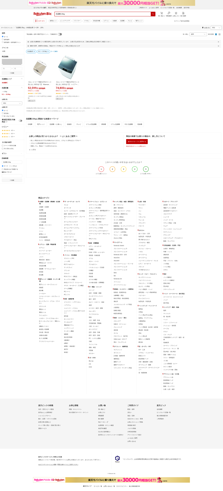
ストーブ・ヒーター (45, 251)
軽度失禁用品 (118, 313)
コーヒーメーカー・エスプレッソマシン (49, 297)
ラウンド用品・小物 (169, 223)
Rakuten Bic (43, 14)
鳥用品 (141, 324)
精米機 (41, 290)
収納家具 (166, 342)
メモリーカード (69, 237)
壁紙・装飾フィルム (169, 354)
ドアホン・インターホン (146, 353)
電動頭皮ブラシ (69, 325)
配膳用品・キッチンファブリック (124, 226)
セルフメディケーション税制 (47, 464)
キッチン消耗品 (118, 217)
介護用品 (116, 307)
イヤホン (87, 21)
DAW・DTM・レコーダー (97, 252)
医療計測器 (117, 310)
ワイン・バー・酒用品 (121, 235)
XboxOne (117, 258)
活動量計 (67, 340)
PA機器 (91, 249)
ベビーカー (142, 295)
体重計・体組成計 (69, 346)
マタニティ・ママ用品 (145, 283)
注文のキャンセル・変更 (135, 419)
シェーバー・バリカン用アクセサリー (74, 312)
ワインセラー (43, 315)
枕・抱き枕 (166, 316)
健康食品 (116, 359)
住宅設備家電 (43, 237)
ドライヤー (77, 21)
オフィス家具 (167, 366)
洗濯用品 (166, 258)
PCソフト (67, 294)
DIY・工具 (142, 350)
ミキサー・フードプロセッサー (49, 318)
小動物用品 (142, 321)
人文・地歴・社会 (94, 320)
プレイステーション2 (120, 270)
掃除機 (103, 124)
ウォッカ (141, 220)
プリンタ (67, 270)
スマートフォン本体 (95, 205)
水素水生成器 (43, 335)
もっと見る (32, 149)
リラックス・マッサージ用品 (123, 368)
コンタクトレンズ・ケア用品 (123, 304)
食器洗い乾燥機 (44, 329)
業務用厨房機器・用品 (121, 229)
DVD (90, 367)
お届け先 (4, 99)
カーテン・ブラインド (170, 345)
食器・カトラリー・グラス (122, 211)
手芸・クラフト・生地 (170, 261)
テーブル (166, 328)
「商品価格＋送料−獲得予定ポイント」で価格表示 (41, 34)
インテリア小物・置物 (170, 370)
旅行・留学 (92, 299)
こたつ (41, 257)
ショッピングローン (44, 415)
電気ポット (42, 309)
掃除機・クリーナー (45, 225)
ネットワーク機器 (69, 279)
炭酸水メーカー (44, 326)
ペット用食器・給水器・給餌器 (148, 327)
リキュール (142, 217)
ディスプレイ (68, 267)
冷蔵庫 (115, 21)
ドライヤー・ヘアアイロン (72, 302)
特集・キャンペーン (75, 409)
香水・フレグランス (120, 342)
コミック (91, 290)
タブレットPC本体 (95, 208)
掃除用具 (166, 254)
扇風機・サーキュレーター (47, 269)
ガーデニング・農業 (145, 365)
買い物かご (101, 409)
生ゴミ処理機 (43, 338)
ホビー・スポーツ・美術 (96, 302)
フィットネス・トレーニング (172, 229)
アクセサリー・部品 (70, 240)
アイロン (42, 228)
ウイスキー (142, 205)
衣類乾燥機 (42, 216)
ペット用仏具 (143, 336)
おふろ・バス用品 (144, 286)
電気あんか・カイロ (45, 263)
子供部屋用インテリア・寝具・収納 (173, 338)
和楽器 (91, 276)
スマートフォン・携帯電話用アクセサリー (99, 212)
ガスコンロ (42, 306)
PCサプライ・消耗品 (70, 276)
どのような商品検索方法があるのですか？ (44, 143)
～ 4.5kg (4, 91)
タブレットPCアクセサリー (97, 216)
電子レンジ (139, 21)
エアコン (106, 21)
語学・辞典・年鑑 (94, 332)
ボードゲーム (143, 258)
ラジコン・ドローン (145, 248)
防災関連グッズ (143, 359)
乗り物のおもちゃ (144, 239)
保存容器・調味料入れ (121, 214)
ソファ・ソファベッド (170, 322)
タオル (165, 270)
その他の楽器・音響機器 (96, 282)
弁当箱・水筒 (118, 223)
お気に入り (101, 412)
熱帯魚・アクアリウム (145, 318)
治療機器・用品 (118, 295)
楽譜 (90, 305)
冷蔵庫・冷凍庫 (44, 207)
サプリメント (118, 350)
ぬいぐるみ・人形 (144, 233)
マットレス (166, 313)
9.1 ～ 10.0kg (6, 94)
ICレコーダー (68, 231)
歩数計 (66, 343)
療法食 (141, 342)
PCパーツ (67, 291)
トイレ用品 (166, 267)
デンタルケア (68, 322)
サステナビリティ (122, 486)
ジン (140, 211)
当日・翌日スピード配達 (46, 409)
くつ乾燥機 (42, 222)
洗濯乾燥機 (42, 213)
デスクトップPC (69, 258)
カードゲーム (143, 254)
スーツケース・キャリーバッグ (173, 297)
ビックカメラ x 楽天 (40, 7)
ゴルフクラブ (167, 214)
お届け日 (4, 107)
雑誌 (90, 317)
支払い (130, 412)
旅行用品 (166, 303)
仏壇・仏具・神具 (169, 389)
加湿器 (41, 272)
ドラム (91, 258)
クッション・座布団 (169, 325)
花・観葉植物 (143, 373)
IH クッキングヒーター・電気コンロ (49, 322)
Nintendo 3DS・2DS (120, 254)
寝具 (164, 310)
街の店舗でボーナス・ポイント (79, 412)
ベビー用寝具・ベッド (145, 289)
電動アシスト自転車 (169, 208)
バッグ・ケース (168, 220)
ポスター (91, 353)
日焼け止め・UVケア (120, 339)
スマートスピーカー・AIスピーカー (74, 247)
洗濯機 (122, 21)
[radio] (2, 36)
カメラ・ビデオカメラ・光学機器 (74, 211)
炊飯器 (69, 124)
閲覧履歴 (101, 415)
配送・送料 (131, 409)
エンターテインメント (96, 296)
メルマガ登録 (132, 428)
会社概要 (179, 7)
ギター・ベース (94, 261)
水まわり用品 (118, 238)
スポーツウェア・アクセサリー (173, 238)
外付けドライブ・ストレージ (73, 282)
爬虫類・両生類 (143, 330)
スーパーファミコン (120, 285)
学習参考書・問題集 (95, 323)
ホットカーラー (69, 319)
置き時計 (166, 286)
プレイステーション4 (120, 251)
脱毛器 (66, 316)
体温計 (66, 352)
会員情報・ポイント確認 (106, 425)
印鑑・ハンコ (167, 251)
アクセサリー (93, 264)
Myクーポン (102, 422)
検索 (12, 73)
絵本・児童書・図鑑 (95, 293)
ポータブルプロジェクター (72, 251)
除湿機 (41, 275)
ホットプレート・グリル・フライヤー (49, 302)
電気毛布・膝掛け (44, 260)
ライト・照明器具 (44, 240)
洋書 (90, 341)
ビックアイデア (65, 21)
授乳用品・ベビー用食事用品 (148, 292)
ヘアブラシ (67, 305)
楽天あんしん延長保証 (45, 412)
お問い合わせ (132, 441)
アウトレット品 (168, 377)
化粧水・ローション (120, 324)
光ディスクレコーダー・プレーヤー (74, 218)
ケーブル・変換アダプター (97, 219)
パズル (141, 251)
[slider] (2, 65)
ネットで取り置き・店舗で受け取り (49, 425)
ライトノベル (93, 344)
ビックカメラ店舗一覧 (167, 7)
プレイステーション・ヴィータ (123, 264)
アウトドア (166, 235)
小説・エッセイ (94, 326)
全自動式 (4, 82)
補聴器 (66, 334)
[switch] (20, 121)
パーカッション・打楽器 (96, 267)
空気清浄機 (96, 21)
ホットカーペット (44, 254)
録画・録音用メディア (71, 214)
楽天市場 (186, 7)
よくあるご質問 (154, 7)
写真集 (91, 350)
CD (90, 364)
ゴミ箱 (165, 360)
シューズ (166, 217)
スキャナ (67, 273)
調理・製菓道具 (118, 208)
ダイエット (117, 353)
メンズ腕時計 (167, 277)
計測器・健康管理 (119, 356)
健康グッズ (117, 362)
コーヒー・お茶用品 (120, 232)
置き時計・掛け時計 (169, 351)
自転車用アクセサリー (170, 211)
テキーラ (141, 226)
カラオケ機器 (93, 279)
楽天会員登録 (185, 21)
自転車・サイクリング (170, 205)
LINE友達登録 (132, 431)
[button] (7, 62)
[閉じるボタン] (218, 42)
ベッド (165, 319)
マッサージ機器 (69, 331)
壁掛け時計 (166, 283)
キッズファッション (145, 277)
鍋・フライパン (118, 205)
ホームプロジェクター (71, 222)
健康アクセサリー (119, 365)
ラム (140, 214)
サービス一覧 (98, 486)
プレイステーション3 (120, 267)
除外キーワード (7, 172)
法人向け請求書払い (104, 431)
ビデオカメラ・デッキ (71, 225)
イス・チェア (167, 334)
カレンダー (92, 311)
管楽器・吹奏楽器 (94, 255)
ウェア (165, 226)
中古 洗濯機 (129, 124)
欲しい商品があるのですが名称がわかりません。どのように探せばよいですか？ (56, 140)
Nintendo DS (118, 279)
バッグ (165, 300)
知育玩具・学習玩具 (145, 236)
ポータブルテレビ (69, 234)
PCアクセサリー (69, 264)
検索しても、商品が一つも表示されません (44, 146)
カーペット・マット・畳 (171, 348)
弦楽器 (91, 273)
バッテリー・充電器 (95, 222)
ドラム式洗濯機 (91, 124)
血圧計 (66, 349)
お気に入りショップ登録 (135, 422)
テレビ (130, 21)
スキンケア (117, 321)
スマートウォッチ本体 (96, 228)
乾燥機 (140, 124)
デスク (165, 331)
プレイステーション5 (120, 248)
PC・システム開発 (95, 338)
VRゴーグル (92, 239)
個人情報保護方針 (162, 415)
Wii (115, 276)
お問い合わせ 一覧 (109, 486)
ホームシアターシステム (71, 228)
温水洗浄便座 (68, 337)
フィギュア (142, 245)
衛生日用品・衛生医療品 (121, 298)
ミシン (41, 231)
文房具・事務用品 (169, 248)
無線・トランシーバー (71, 243)
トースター (42, 293)
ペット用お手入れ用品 (145, 315)
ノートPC (67, 261)
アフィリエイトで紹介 (134, 435)
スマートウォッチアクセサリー (98, 231)
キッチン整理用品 (119, 220)
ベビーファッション (145, 280)
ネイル (116, 333)
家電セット (53, 21)
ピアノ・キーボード (95, 246)
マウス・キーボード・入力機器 (74, 285)
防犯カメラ (142, 356)
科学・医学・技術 (94, 335)
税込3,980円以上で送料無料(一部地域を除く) (62, 7)
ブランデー (142, 223)
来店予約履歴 (102, 428)
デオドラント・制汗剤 (121, 336)
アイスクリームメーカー (46, 341)
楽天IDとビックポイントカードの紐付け (110, 435)
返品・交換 (131, 415)
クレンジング (118, 327)
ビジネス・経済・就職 (96, 308)
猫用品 (141, 309)
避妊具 (116, 301)
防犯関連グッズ (168, 380)
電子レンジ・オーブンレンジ (48, 284)
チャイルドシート (144, 298)
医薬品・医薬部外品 (120, 292)
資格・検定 (92, 347)
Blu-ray (91, 361)
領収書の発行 (132, 425)
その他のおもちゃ (144, 270)
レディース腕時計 (169, 280)
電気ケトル (42, 312)
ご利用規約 (160, 419)
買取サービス (42, 428)
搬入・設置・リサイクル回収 (47, 419)
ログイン (177, 21)
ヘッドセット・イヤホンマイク (98, 225)
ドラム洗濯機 (115, 124)
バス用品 (166, 264)
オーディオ (67, 208)
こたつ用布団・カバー (170, 363)
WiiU (115, 273)
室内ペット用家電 (144, 339)
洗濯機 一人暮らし (56, 124)
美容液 (116, 330)
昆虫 (140, 333)
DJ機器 (91, 270)
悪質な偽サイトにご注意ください (67, 464)
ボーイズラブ (93, 329)
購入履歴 (101, 419)
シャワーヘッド (69, 328)
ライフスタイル (94, 314)
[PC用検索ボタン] (153, 14)
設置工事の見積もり (44, 422)
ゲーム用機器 (68, 288)
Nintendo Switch (119, 245)
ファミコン (117, 282)
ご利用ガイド (143, 7)
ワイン (141, 208)
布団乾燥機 (42, 219)
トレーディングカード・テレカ (148, 261)
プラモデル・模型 (144, 242)
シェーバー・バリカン (71, 308)
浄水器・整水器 (44, 332)
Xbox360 (116, 261)
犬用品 (141, 312)
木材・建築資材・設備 (145, 362)
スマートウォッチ (169, 289)
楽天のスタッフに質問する (137, 141)
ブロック (141, 267)
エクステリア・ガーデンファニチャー (149, 369)
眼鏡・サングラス (169, 241)
